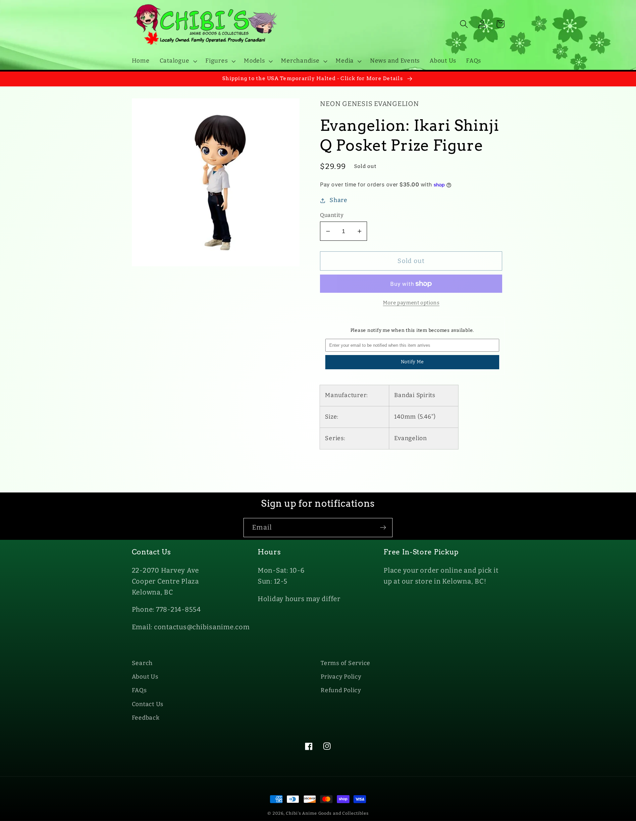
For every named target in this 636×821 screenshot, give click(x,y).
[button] (178, 61)
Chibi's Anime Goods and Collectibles (327, 813)
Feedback (146, 717)
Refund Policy (341, 690)
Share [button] (338, 200)
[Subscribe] (383, 527)
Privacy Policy (341, 676)
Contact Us (148, 704)
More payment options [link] (411, 303)
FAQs (139, 690)
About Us (145, 676)
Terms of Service (345, 663)
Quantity (332, 215)
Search (142, 663)
